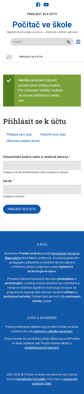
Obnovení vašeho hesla (22, 141)
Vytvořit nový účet (53, 134)
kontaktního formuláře (31, 379)
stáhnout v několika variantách (53, 331)
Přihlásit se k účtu (42, 14)
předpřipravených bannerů (42, 347)
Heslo (7, 181)
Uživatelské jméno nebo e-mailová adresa (35, 157)
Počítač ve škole (42, 25)
